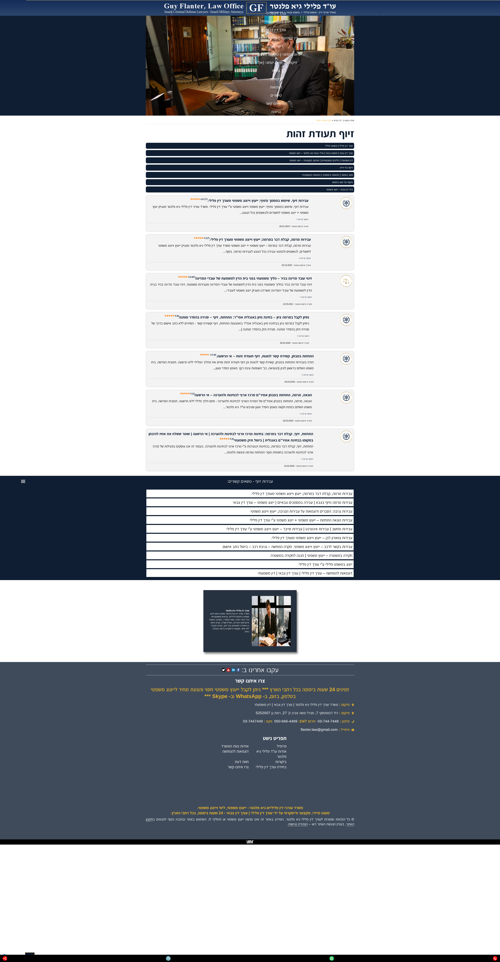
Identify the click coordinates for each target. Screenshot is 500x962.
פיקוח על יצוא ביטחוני (342, 182)
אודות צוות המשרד (235, 746)
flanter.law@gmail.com (319, 730)
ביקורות (280, 762)
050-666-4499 (285, 721)
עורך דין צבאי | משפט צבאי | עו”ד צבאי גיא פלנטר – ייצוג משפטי (321, 153)
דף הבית (338, 120)
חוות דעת (242, 762)
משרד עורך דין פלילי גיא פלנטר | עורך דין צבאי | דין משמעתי (296, 705)
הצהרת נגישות (298, 824)
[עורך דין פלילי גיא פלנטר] (250, 8)
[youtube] (228, 670)
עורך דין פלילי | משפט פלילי (339, 145)
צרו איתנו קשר (238, 767)
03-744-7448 (328, 721)
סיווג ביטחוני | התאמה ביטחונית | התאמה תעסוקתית (327, 174)
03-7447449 (253, 721)
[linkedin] (233, 670)
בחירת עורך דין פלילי (271, 767)
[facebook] (238, 670)
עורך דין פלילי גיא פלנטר (237, 610)
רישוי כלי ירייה (346, 167)
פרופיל (281, 746)
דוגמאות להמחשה (235, 751)
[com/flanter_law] (223, 670)
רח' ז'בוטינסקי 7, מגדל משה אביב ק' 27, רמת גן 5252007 (297, 713)
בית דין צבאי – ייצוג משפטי (339, 189)
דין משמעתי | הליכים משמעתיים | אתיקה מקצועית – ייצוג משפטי (321, 160)
